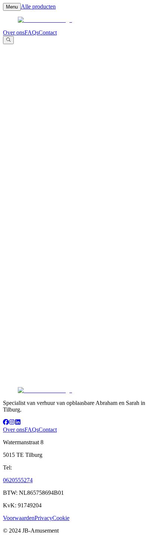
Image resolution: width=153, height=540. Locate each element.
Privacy (43, 518)
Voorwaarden (19, 518)
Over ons (14, 32)
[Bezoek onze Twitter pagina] (18, 423)
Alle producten (38, 6)
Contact (48, 32)
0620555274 (18, 480)
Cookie (60, 518)
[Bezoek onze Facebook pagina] (6, 423)
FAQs (32, 32)
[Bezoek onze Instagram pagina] (12, 423)
